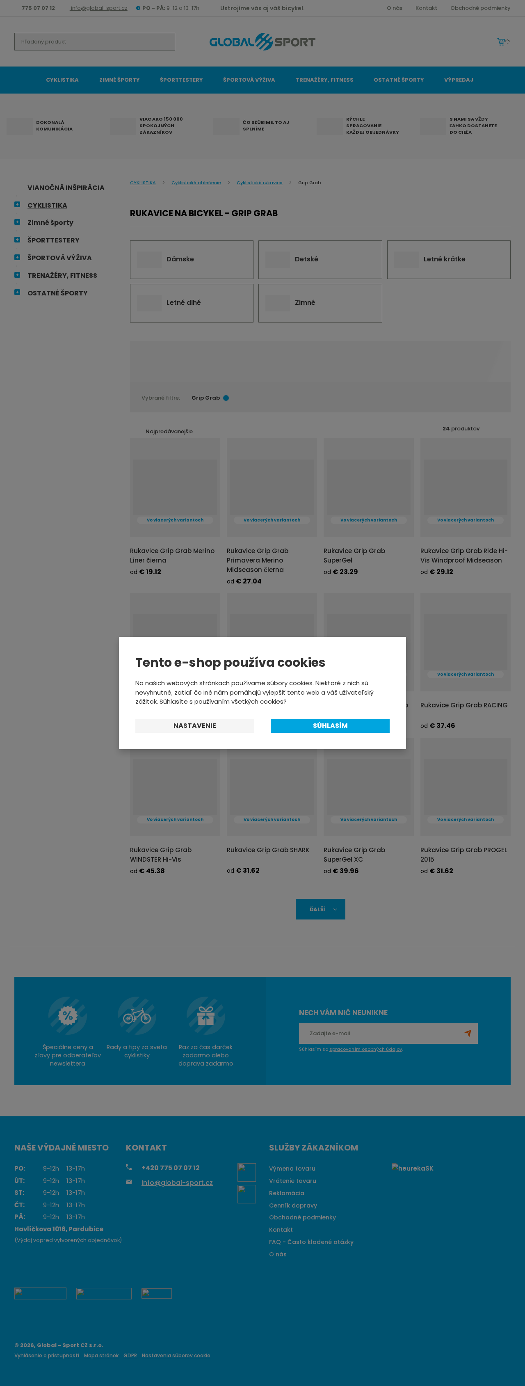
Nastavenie (194, 725)
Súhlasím (330, 725)
